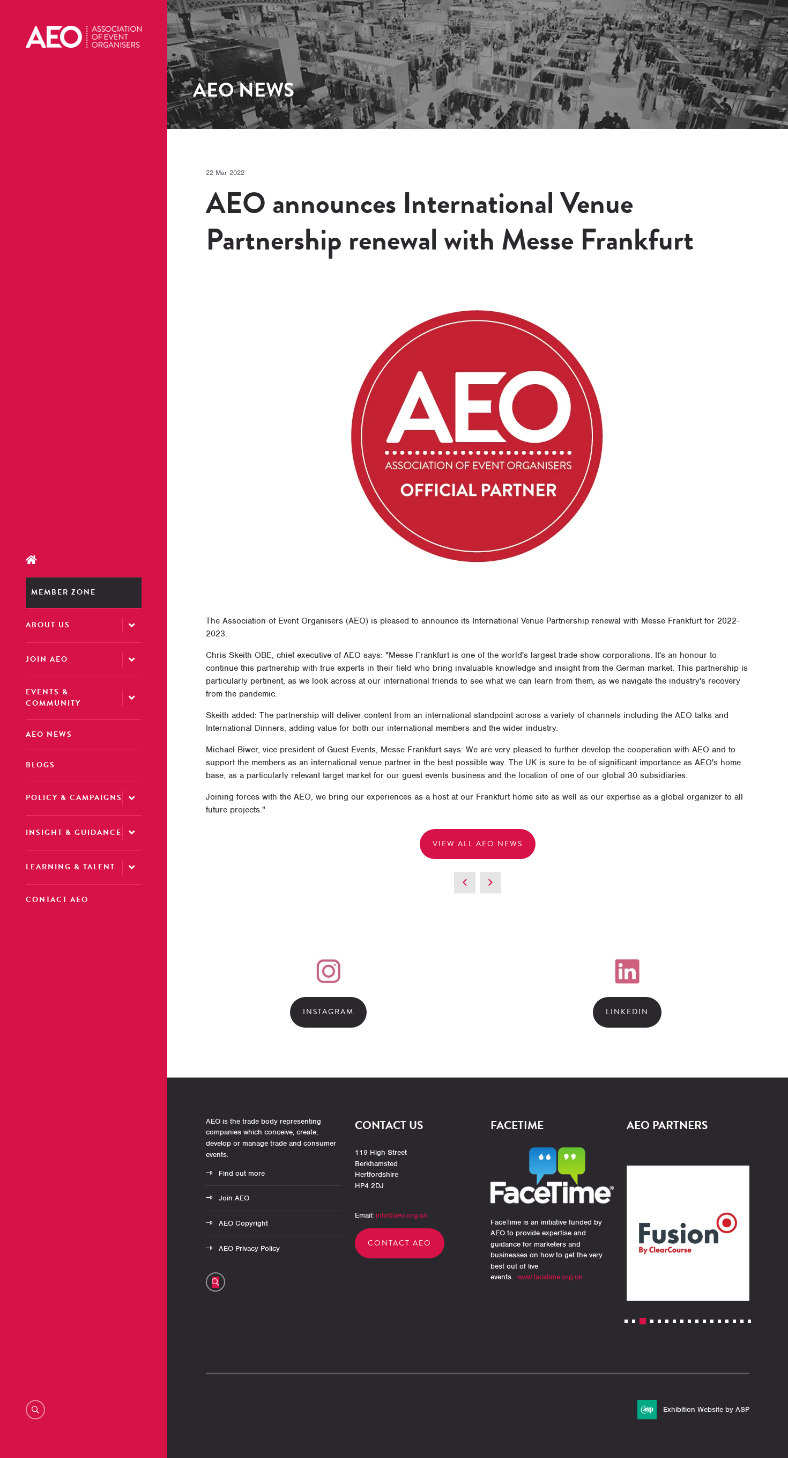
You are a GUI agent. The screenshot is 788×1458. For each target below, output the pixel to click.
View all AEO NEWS (478, 843)
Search (35, 1409)
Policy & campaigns (74, 797)
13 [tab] (719, 1321)
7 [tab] (674, 1321)
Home (84, 560)
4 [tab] (651, 1321)
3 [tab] (643, 1321)
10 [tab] (696, 1321)
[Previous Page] (464, 882)
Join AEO (47, 659)
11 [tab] (704, 1321)
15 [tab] (734, 1321)
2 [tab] (633, 1321)
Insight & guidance (74, 832)
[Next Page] (490, 882)
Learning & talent (70, 867)
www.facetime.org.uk (550, 1276)
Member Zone (63, 592)
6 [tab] (666, 1321)
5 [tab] (659, 1321)
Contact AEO (57, 899)
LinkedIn (627, 1011)
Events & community (53, 697)
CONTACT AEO (400, 1243)
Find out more (242, 1173)
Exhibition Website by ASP (706, 1409)
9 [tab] (689, 1321)
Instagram (328, 1011)
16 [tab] (742, 1321)
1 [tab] (626, 1321)
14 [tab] (726, 1321)
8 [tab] (681, 1321)
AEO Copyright (243, 1223)
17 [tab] (749, 1321)
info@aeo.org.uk (402, 1215)
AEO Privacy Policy (249, 1248)
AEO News (49, 734)
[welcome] (84, 45)
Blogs (40, 765)
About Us (48, 625)
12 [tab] (711, 1321)
